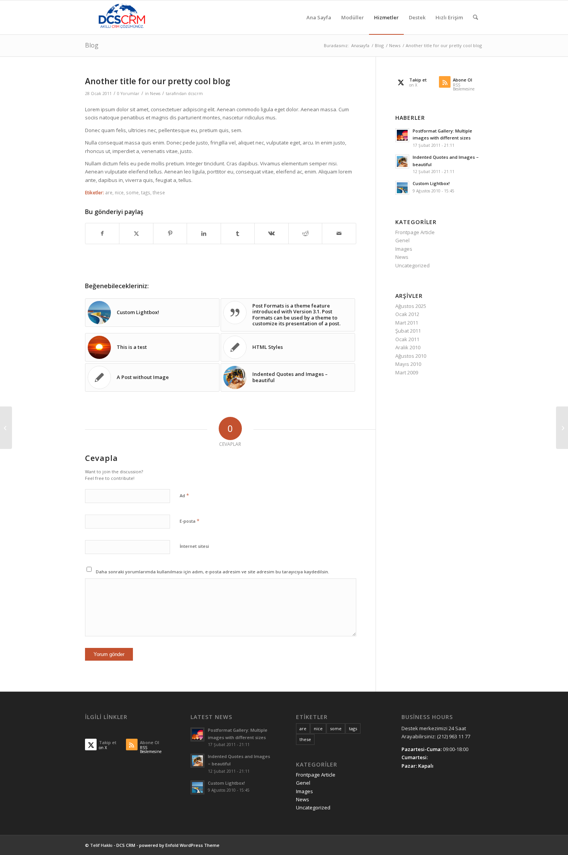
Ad (184, 495)
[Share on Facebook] (102, 233)
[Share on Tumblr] (237, 233)
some (132, 192)
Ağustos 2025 (410, 306)
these (159, 192)
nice (119, 192)
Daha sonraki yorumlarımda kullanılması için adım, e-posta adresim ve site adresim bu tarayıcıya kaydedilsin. (212, 572)
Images (403, 248)
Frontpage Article (415, 232)
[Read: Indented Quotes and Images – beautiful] (402, 161)
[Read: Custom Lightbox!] (402, 188)
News (155, 93)
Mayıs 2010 (408, 363)
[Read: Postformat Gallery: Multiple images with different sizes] (402, 135)
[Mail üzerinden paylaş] (339, 233)
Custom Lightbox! (431, 183)
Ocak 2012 (407, 314)
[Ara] (475, 17)
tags (145, 192)
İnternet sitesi (194, 546)
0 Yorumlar (128, 93)
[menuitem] (318, 17)
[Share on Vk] (271, 233)
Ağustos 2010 (410, 355)
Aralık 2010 (407, 347)
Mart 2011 (406, 322)
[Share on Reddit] (305, 233)
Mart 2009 (406, 372)
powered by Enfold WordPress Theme (179, 845)
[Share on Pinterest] (170, 233)
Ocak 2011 (407, 339)
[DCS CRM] (122, 17)
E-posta (189, 520)
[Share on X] (136, 233)
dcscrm (195, 93)
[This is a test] (6, 427)
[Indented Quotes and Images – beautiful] (562, 427)
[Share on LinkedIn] (203, 233)
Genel (402, 240)
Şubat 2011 (408, 330)
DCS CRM (125, 845)
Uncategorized (412, 265)
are (108, 192)
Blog (92, 45)
